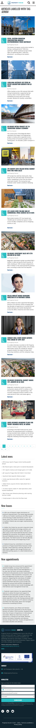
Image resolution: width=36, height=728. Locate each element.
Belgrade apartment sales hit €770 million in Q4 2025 (20, 254)
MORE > (3, 649)
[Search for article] (28, 3)
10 (30, 446)
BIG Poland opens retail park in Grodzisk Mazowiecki (18, 467)
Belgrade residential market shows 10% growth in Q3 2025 (20, 381)
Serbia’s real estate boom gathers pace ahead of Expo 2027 (19, 339)
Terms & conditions (27, 723)
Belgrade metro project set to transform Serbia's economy (18, 127)
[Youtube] (12, 711)
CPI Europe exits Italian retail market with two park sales (21, 170)
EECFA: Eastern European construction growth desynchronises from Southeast (19, 40)
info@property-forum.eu (10, 673)
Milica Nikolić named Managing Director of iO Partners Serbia (18, 297)
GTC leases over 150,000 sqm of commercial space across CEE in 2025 (20, 212)
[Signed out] (2, 3)
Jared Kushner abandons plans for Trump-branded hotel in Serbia (20, 423)
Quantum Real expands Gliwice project (14, 476)
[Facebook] (2, 711)
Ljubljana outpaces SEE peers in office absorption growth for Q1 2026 (19, 84)
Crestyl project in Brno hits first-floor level (15, 498)
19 (5, 449)
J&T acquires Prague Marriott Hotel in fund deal (16, 473)
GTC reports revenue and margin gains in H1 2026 (17, 470)
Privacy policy (18, 724)
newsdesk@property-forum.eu (10, 646)
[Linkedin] (7, 711)
